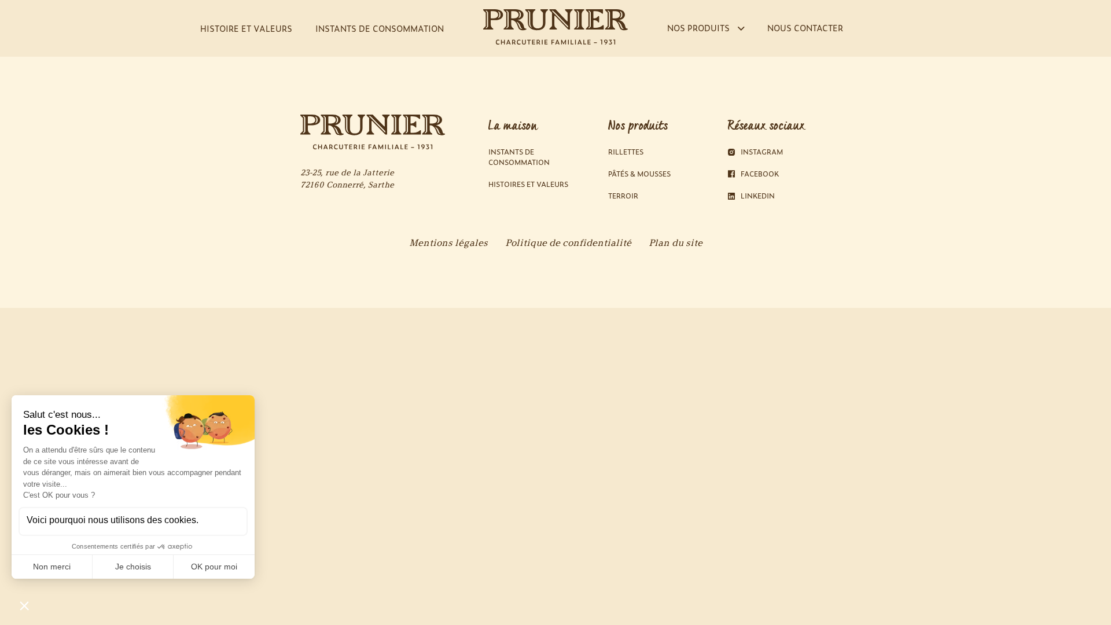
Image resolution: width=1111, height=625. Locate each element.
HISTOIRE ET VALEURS (246, 28)
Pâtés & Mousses (639, 174)
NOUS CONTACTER (805, 27)
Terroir (623, 196)
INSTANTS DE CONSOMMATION (379, 28)
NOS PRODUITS (699, 27)
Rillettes (625, 152)
